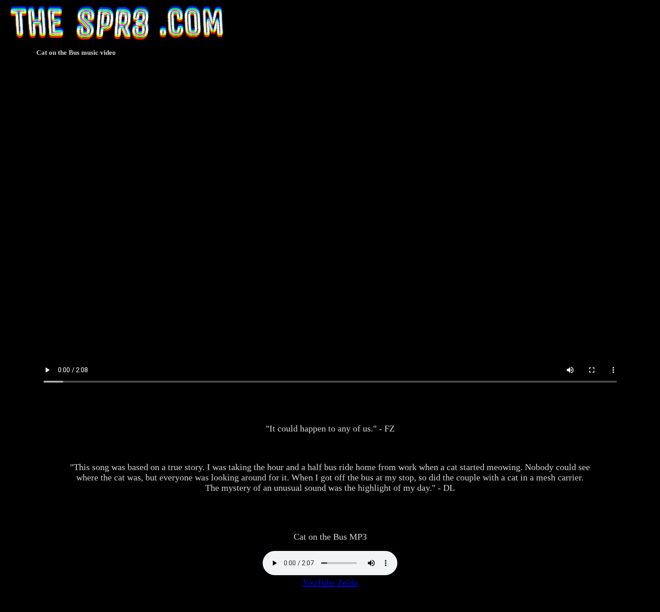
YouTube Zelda (330, 582)
